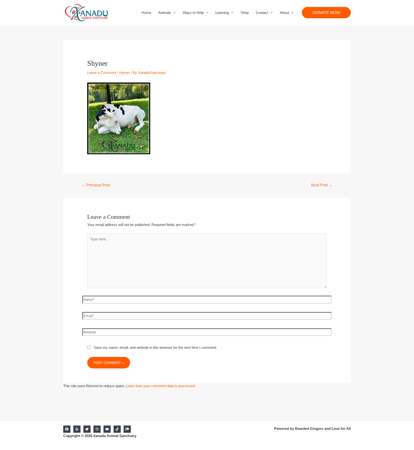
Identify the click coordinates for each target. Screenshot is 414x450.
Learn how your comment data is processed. (161, 386)
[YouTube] (107, 429)
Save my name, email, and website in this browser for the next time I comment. (155, 347)
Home (146, 13)
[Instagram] (97, 429)
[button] (326, 12)
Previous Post (95, 185)
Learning (222, 13)
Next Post (322, 185)
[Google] (76, 429)
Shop (245, 13)
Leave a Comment (101, 73)
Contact (262, 13)
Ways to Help (193, 13)
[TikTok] (117, 429)
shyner (124, 73)
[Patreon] (127, 429)
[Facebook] (66, 429)
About (284, 13)
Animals (164, 13)
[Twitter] (87, 429)
